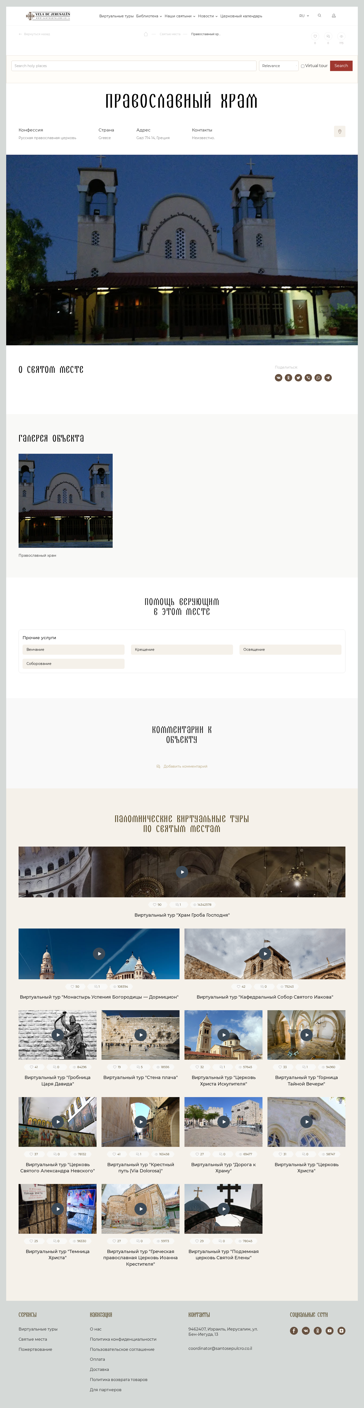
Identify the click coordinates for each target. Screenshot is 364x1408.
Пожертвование (35, 1349)
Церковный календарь (241, 16)
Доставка (99, 1369)
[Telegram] (328, 377)
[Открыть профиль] (334, 16)
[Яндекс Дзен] (341, 1331)
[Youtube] (330, 1331)
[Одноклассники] (288, 377)
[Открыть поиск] (319, 16)
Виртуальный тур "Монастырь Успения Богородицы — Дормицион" (99, 997)
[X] (298, 377)
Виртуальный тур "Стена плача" (140, 1077)
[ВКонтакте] (278, 377)
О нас (96, 1329)
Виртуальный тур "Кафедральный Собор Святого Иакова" (265, 997)
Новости (206, 16)
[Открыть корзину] (294, 16)
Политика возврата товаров (119, 1379)
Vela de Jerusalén (48, 16)
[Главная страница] (146, 34)
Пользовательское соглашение (122, 1349)
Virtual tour (316, 65)
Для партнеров (106, 1389)
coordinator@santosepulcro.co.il (220, 1348)
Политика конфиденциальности (123, 1339)
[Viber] (308, 377)
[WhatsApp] (318, 377)
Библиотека (147, 16)
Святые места (33, 1339)
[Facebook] (294, 1331)
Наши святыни (178, 16)
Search (341, 65)
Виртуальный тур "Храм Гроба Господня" (182, 915)
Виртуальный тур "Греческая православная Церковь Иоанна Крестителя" (140, 1258)
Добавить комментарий (185, 766)
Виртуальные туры (116, 16)
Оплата (97, 1359)
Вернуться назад (36, 34)
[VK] (306, 1331)
